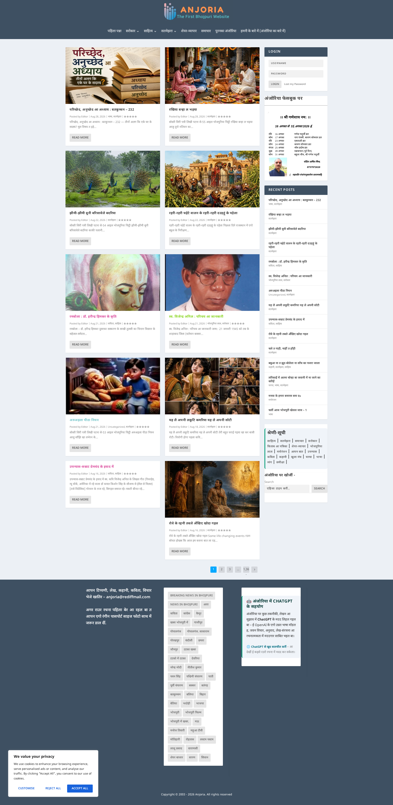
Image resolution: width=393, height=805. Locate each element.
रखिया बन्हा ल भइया (183, 110)
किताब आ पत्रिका (277, 447)
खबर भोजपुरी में (179, 623)
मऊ (197, 722)
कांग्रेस (186, 614)
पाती (210, 677)
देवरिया (196, 659)
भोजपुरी (174, 713)
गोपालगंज (175, 632)
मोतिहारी (175, 740)
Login (275, 84)
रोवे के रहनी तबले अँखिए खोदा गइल (193, 524)
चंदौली (188, 641)
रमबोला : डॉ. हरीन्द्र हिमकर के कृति (93, 317)
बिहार (203, 695)
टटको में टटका (178, 659)
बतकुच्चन (175, 695)
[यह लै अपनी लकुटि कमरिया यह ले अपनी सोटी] (212, 386)
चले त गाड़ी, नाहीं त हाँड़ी (282, 349)
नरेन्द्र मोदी (176, 668)
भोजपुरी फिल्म (193, 713)
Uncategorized (116, 427)
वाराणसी (193, 749)
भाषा (110, 116)
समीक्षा (280, 462)
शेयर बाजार (176, 758)
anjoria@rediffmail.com (128, 597)
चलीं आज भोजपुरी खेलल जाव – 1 (288, 410)
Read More (80, 138)
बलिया (190, 695)
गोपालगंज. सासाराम (198, 632)
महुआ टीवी (197, 731)
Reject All (53, 788)
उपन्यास (312, 452)
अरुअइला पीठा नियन (84, 420)
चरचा (271, 385)
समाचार (206, 31)
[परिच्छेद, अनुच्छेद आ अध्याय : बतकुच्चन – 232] (113, 75)
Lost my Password (295, 84)
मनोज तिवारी (177, 731)
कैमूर (198, 614)
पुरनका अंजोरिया (225, 31)
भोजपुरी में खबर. (179, 722)
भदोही (186, 704)
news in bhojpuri (184, 605)
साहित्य (148, 31)
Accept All (80, 788)
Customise (26, 788)
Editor (84, 116)
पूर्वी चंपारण (176, 686)
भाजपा (200, 704)
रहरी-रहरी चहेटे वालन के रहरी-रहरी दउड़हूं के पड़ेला (203, 213)
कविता (111, 323)
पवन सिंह (175, 677)
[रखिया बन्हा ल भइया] (212, 75)
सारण (192, 758)
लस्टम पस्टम (206, 740)
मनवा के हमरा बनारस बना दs (285, 396)
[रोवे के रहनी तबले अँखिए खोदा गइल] (212, 489)
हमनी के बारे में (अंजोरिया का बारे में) (263, 31)
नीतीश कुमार (194, 668)
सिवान (204, 758)
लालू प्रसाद (176, 749)
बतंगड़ (204, 686)
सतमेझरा (167, 31)
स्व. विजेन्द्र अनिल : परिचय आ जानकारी (196, 317)
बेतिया (173, 704)
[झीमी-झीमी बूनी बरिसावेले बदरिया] (113, 179)
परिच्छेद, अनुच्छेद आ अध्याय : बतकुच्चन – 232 (102, 110)
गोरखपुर (174, 641)
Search (269, 482)
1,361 (246, 573)
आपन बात (297, 452)
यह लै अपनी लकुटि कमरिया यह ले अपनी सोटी (200, 420)
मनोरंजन (272, 400)
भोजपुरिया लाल (214, 323)
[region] (53, 773)
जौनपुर (174, 650)
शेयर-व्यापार (189, 31)
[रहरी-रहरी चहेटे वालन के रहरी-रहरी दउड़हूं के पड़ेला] (212, 179)
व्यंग (270, 462)
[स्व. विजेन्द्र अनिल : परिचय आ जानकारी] (212, 282)
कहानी (271, 367)
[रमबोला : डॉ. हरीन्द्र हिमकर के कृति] (113, 282)
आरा (206, 605)
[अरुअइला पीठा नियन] (113, 386)
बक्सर (192, 686)
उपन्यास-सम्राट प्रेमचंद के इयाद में (92, 467)
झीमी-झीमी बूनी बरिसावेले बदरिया (93, 213)
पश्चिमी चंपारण (194, 677)
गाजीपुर (198, 623)
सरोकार (130, 31)
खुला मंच (296, 457)
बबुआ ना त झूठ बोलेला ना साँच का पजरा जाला (294, 363)
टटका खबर (190, 650)
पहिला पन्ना (114, 31)
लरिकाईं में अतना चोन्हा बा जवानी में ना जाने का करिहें (294, 379)
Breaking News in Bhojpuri (191, 596)
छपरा (201, 641)
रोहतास (190, 740)
